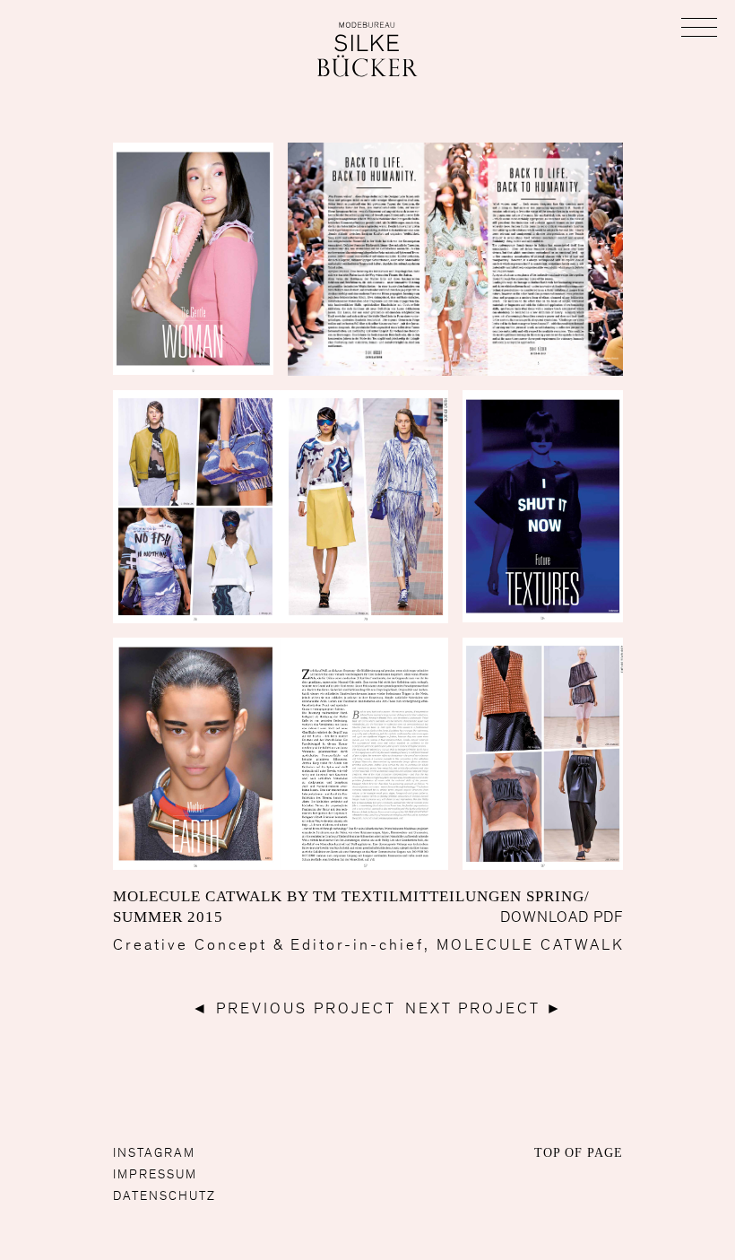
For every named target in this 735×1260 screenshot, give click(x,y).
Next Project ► (484, 1008)
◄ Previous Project (294, 1008)
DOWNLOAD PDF (561, 916)
